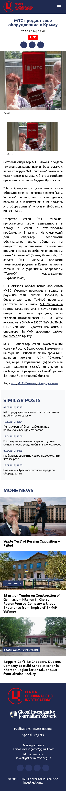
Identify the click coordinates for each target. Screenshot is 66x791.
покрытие (10, 336)
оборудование (47, 383)
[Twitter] (32, 44)
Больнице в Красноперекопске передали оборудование (29, 472)
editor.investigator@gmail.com (33, 749)
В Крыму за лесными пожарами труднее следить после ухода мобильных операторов (32, 443)
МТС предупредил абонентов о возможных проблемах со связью (31, 414)
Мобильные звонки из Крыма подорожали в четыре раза (31, 457)
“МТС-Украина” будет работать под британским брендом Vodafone (26, 428)
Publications (22, 728)
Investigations (42, 728)
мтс (13, 383)
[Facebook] (23, 44)
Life (33, 37)
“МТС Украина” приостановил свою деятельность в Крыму (33, 223)
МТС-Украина (26, 383)
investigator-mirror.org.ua (33, 758)
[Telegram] (40, 44)
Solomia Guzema (12, 650)
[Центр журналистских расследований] (19, 6)
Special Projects (33, 735)
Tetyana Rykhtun (12, 584)
